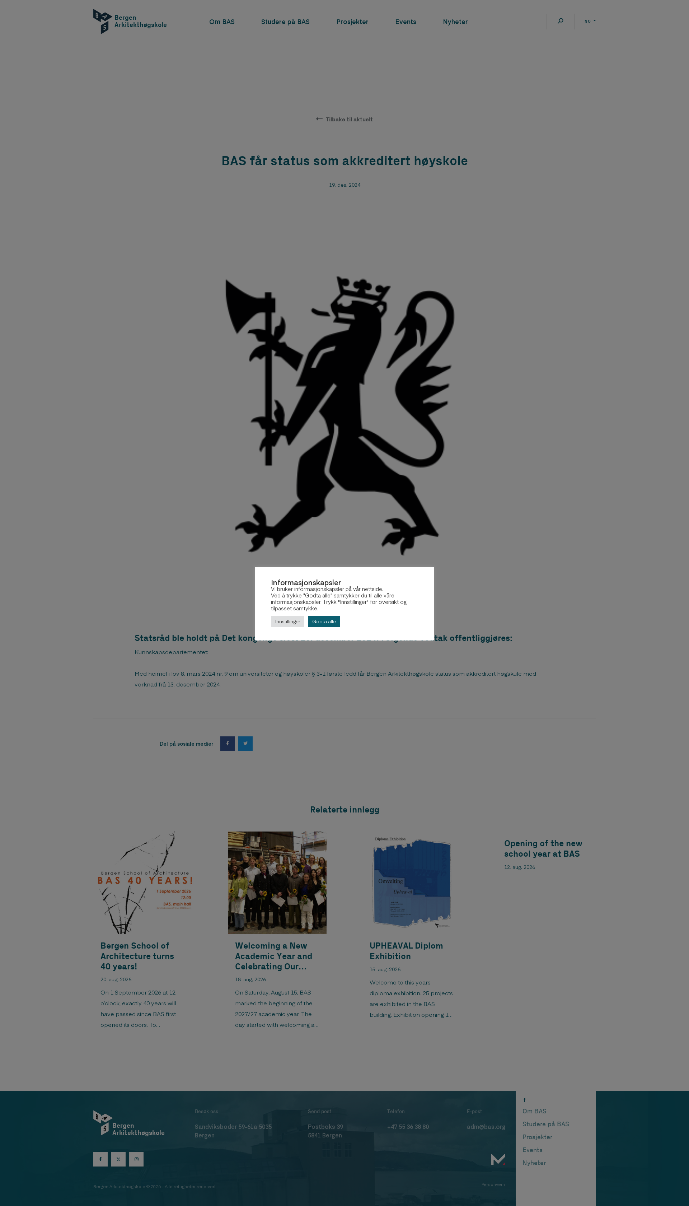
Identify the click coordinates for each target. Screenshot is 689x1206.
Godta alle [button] (324, 621)
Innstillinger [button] (287, 621)
